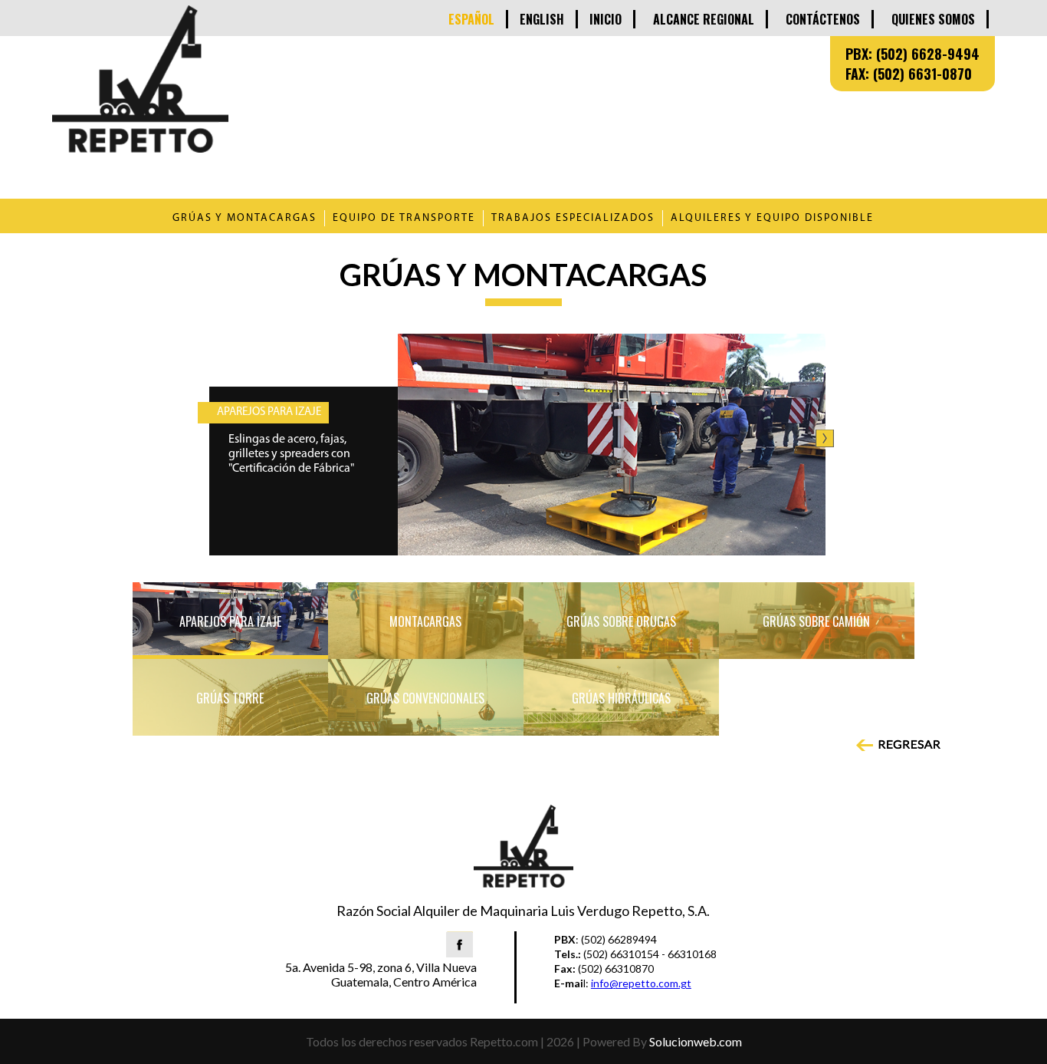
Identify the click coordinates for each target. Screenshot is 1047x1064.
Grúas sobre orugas (621, 621)
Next (824, 439)
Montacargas (425, 621)
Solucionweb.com (695, 1041)
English (542, 19)
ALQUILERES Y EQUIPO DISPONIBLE (772, 218)
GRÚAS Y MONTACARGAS (244, 218)
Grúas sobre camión (816, 621)
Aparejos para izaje (230, 621)
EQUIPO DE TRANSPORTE (404, 218)
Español (471, 19)
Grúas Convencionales (425, 698)
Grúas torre (230, 698)
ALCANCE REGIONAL (703, 19)
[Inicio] (140, 147)
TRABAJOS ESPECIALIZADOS (573, 218)
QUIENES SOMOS (933, 19)
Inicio (605, 19)
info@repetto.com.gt (641, 983)
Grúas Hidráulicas (621, 698)
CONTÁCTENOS (823, 19)
